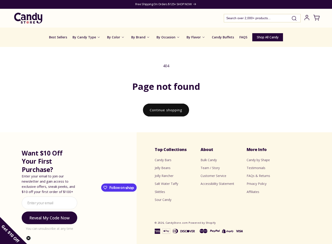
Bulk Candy (209, 160)
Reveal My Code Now (49, 218)
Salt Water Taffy (166, 183)
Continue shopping (166, 110)
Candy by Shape (258, 160)
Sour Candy (163, 200)
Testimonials (256, 168)
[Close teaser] (28, 238)
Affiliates (253, 192)
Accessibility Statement (217, 183)
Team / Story (210, 168)
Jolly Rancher (164, 176)
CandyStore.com (177, 222)
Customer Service (213, 176)
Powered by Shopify (202, 222)
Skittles (160, 192)
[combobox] (262, 18)
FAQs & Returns (258, 176)
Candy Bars (163, 160)
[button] (13, 230)
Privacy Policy (257, 183)
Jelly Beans (163, 168)
